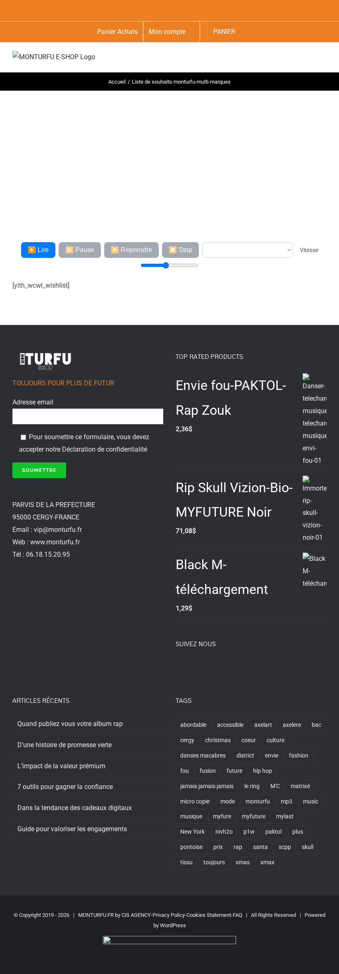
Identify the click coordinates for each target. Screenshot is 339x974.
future (234, 770)
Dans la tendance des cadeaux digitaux (74, 808)
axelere (292, 725)
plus (297, 831)
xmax (267, 862)
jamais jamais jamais (207, 786)
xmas (243, 862)
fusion (208, 770)
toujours (214, 862)
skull (307, 847)
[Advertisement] (169, 153)
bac (316, 725)
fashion (298, 755)
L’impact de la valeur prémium (61, 766)
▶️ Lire (38, 249)
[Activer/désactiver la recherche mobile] (308, 59)
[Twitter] (189, 667)
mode (227, 801)
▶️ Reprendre (131, 249)
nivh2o (224, 831)
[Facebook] (178, 667)
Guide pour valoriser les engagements (72, 829)
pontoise (191, 847)
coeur (248, 740)
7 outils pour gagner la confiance (65, 787)
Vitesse (309, 250)
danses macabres (203, 755)
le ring (252, 786)
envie (271, 755)
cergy (187, 740)
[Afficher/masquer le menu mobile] (323, 59)
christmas (218, 740)
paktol (273, 831)
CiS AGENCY (136, 915)
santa (260, 847)
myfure (222, 816)
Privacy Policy (169, 915)
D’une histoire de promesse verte (64, 745)
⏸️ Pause (79, 249)
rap (238, 847)
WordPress (173, 925)
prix (218, 847)
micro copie (195, 801)
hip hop (262, 770)
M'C (275, 786)
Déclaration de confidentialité (104, 449)
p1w (249, 831)
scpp (285, 847)
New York (192, 831)
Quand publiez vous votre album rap (70, 724)
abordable (193, 725)
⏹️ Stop (180, 249)
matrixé (300, 786)
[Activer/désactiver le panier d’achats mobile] (293, 59)
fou (184, 770)
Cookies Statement (208, 915)
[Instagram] (200, 667)
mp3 (286, 801)
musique (191, 816)
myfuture (253, 816)
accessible (230, 725)
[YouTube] (211, 667)
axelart (263, 725)
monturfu (258, 801)
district (245, 755)
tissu (186, 862)
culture (275, 740)
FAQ (237, 915)
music (310, 801)
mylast (285, 816)
